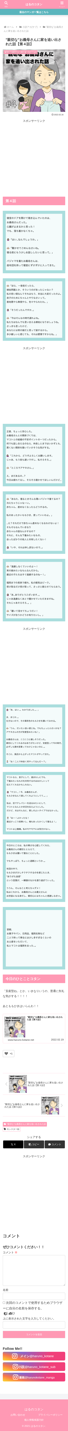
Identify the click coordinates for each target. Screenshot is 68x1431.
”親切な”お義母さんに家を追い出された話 (26, 1124)
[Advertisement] (34, 158)
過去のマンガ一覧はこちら (34, 12)
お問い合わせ (17, 1414)
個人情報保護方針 (34, 1419)
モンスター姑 (13, 1129)
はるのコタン (34, 4)
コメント (10, 1252)
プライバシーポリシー (50, 1414)
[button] (34, 1144)
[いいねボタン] (6, 1053)
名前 (5, 1289)
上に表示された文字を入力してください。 (29, 1318)
